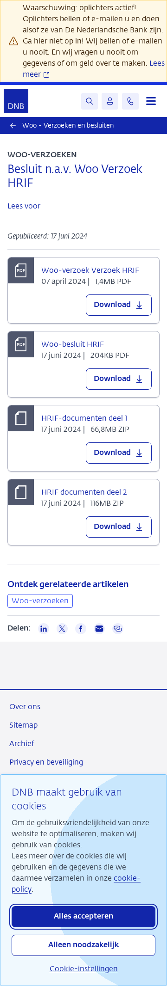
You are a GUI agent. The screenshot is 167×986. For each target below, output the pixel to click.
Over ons (24, 706)
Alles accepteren (83, 916)
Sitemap (23, 725)
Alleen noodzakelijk (83, 945)
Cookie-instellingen (84, 968)
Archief (21, 743)
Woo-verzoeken (40, 600)
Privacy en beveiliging (46, 762)
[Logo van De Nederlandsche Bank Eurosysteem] (16, 101)
